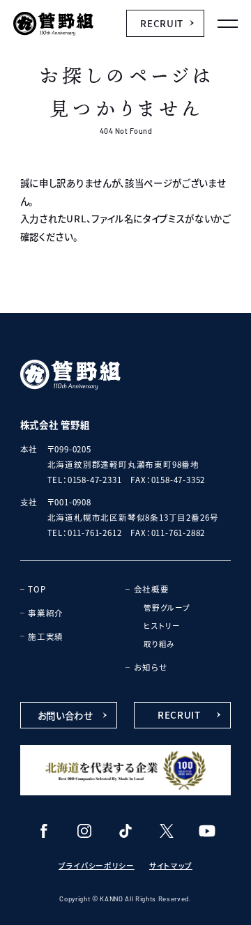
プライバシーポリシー (97, 865)
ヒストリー (162, 625)
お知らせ (151, 667)
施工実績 (45, 636)
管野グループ (167, 607)
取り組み (159, 644)
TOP (36, 589)
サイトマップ (170, 865)
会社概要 (151, 589)
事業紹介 (45, 612)
